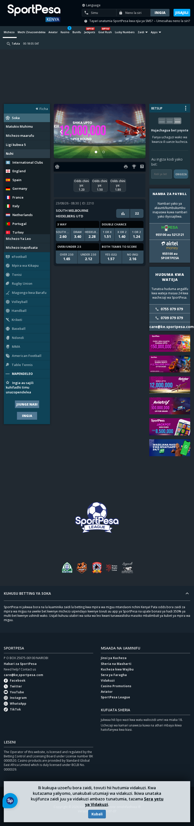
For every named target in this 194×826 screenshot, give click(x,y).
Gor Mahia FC (66, 567)
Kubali (97, 814)
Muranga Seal (81, 567)
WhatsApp (18, 703)
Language (93, 5)
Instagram (18, 698)
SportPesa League (115, 697)
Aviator (107, 691)
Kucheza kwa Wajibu (117, 669)
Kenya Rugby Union (112, 567)
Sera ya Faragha (114, 675)
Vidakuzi (108, 680)
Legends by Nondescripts (127, 567)
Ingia (27, 415)
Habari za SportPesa (20, 664)
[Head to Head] (123, 213)
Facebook (18, 680)
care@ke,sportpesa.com (23, 675)
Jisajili (181, 12)
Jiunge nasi (27, 404)
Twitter (16, 686)
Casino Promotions (116, 686)
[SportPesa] (37, 13)
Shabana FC (97, 567)
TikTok (15, 709)
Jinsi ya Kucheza (114, 658)
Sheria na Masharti (116, 664)
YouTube (17, 692)
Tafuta (16, 43)
